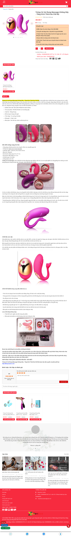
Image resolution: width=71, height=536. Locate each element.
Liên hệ (3, 494)
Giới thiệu (4, 492)
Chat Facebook (4, 525)
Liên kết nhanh (5, 500)
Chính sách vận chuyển (7, 502)
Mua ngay (49, 48)
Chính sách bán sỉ (6, 504)
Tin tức (3, 496)
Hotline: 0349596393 (5, 528)
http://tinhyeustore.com (8, 363)
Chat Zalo (3, 522)
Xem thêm (66, 454)
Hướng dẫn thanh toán (7, 498)
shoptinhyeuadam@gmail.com (44, 498)
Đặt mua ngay (8, 91)
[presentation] (4, 23)
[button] (13, 37)
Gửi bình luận (64, 381)
